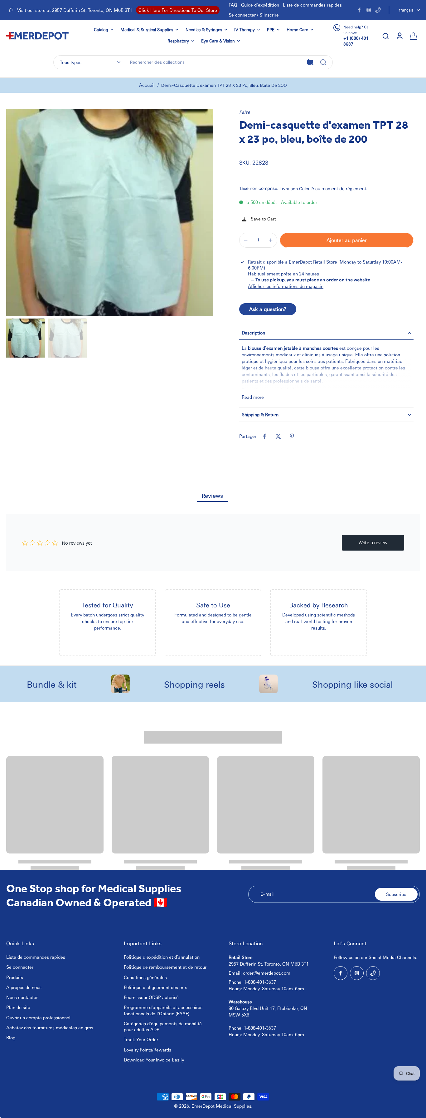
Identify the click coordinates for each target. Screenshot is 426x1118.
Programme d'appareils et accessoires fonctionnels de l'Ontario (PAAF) (163, 1010)
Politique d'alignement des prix (155, 987)
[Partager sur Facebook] (264, 436)
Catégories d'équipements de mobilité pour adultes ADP (163, 1026)
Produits (14, 977)
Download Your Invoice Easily (154, 1059)
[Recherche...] (323, 62)
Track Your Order (141, 1039)
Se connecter (19, 967)
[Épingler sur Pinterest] (292, 436)
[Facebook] (359, 10)
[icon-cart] (413, 35)
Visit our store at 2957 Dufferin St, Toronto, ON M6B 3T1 (74, 10)
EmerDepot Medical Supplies (221, 1106)
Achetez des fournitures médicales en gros (49, 1027)
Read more (253, 397)
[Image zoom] (109, 212)
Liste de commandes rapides (312, 4)
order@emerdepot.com (266, 973)
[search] (385, 35)
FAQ (233, 4)
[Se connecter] (399, 35)
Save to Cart (262, 218)
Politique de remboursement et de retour (165, 967)
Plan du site (18, 1007)
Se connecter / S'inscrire (254, 14)
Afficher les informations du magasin (285, 286)
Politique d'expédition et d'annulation (162, 957)
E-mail (267, 894)
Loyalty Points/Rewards (147, 1049)
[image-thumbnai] (25, 338)
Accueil (147, 85)
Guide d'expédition (260, 4)
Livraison (289, 188)
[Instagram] (368, 10)
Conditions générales (145, 977)
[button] (347, 240)
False (244, 112)
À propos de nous (23, 987)
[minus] (246, 240)
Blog (10, 1037)
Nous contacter (22, 997)
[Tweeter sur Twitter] (278, 436)
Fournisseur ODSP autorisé (151, 997)
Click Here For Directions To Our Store (177, 10)
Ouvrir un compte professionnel (38, 1017)
